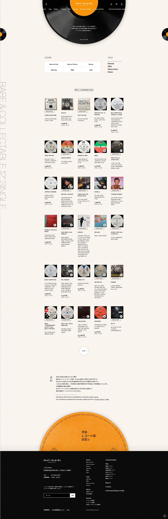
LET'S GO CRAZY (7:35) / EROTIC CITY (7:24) (84, 201)
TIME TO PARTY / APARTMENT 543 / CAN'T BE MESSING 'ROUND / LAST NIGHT (83, 328)
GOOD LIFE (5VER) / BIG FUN (83, 284)
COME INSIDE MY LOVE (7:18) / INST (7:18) (83, 160)
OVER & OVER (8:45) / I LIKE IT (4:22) (51, 119)
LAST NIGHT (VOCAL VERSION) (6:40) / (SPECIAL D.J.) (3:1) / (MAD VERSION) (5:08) (117, 201)
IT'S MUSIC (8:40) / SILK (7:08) (66, 162)
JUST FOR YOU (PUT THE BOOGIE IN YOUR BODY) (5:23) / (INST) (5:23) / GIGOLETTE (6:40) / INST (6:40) (117, 122)
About (88, 489)
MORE (83, 351)
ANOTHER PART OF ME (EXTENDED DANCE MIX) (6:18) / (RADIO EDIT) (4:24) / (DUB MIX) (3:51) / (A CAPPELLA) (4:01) (67, 202)
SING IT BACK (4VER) (100, 236)
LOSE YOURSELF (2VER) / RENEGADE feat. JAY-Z (116, 287)
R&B (72, 70)
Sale (91, 70)
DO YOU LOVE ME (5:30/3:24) (83, 119)
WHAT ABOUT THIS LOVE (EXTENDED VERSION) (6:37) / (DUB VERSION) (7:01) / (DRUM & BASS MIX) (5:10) (66, 287)
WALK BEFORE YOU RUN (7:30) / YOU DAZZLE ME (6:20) (66, 118)
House (91, 64)
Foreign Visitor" (99, 399)
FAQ (107, 464)
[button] (80, 39)
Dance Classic (72, 64)
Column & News (111, 460)
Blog (107, 482)
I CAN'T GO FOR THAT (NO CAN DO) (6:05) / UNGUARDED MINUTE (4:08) (117, 165)
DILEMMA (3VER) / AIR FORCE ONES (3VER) (66, 330)
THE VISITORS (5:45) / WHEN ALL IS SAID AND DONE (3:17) (100, 160)
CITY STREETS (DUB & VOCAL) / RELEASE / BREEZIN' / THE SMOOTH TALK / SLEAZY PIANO (51, 286)
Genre (88, 460)
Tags (88, 476)
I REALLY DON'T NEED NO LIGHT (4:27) (49, 197)
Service (88, 498)
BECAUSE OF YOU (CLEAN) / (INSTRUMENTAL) (116, 328)
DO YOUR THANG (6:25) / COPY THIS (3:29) (99, 119)
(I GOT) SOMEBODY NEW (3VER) (116, 238)
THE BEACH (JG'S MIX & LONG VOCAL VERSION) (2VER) (50, 236)
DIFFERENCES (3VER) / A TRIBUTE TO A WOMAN (100, 326)
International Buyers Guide (115, 490)
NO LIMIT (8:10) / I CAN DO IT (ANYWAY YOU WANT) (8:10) (50, 160)
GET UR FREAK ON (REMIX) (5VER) (50, 333)
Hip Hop (54, 70)
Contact (108, 486)
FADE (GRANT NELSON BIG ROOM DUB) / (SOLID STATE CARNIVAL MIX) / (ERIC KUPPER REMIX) (67, 242)
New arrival (54, 64)
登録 (72, 495)
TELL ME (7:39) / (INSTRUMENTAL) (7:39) (99, 197)
